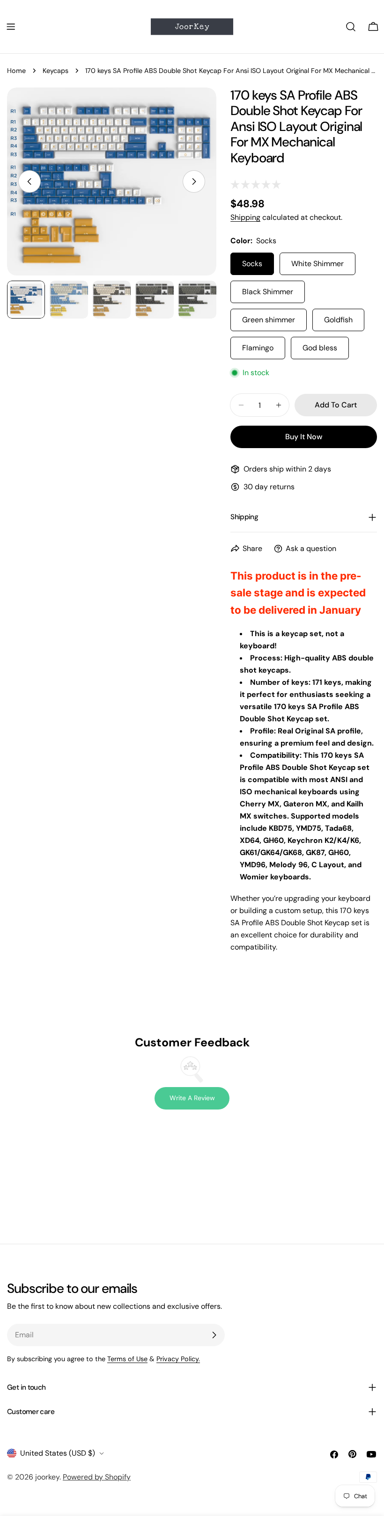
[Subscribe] (214, 1335)
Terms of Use (127, 1359)
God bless (320, 348)
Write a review (192, 1098)
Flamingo (257, 348)
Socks (252, 263)
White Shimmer (317, 263)
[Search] (350, 26)
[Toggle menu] (10, 26)
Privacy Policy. (178, 1359)
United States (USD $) (57, 1453)
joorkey (47, 1477)
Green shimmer (268, 320)
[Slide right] (194, 181)
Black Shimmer (267, 292)
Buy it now (303, 437)
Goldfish (338, 320)
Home (16, 70)
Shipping (245, 217)
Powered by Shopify (97, 1477)
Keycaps (55, 70)
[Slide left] (29, 181)
